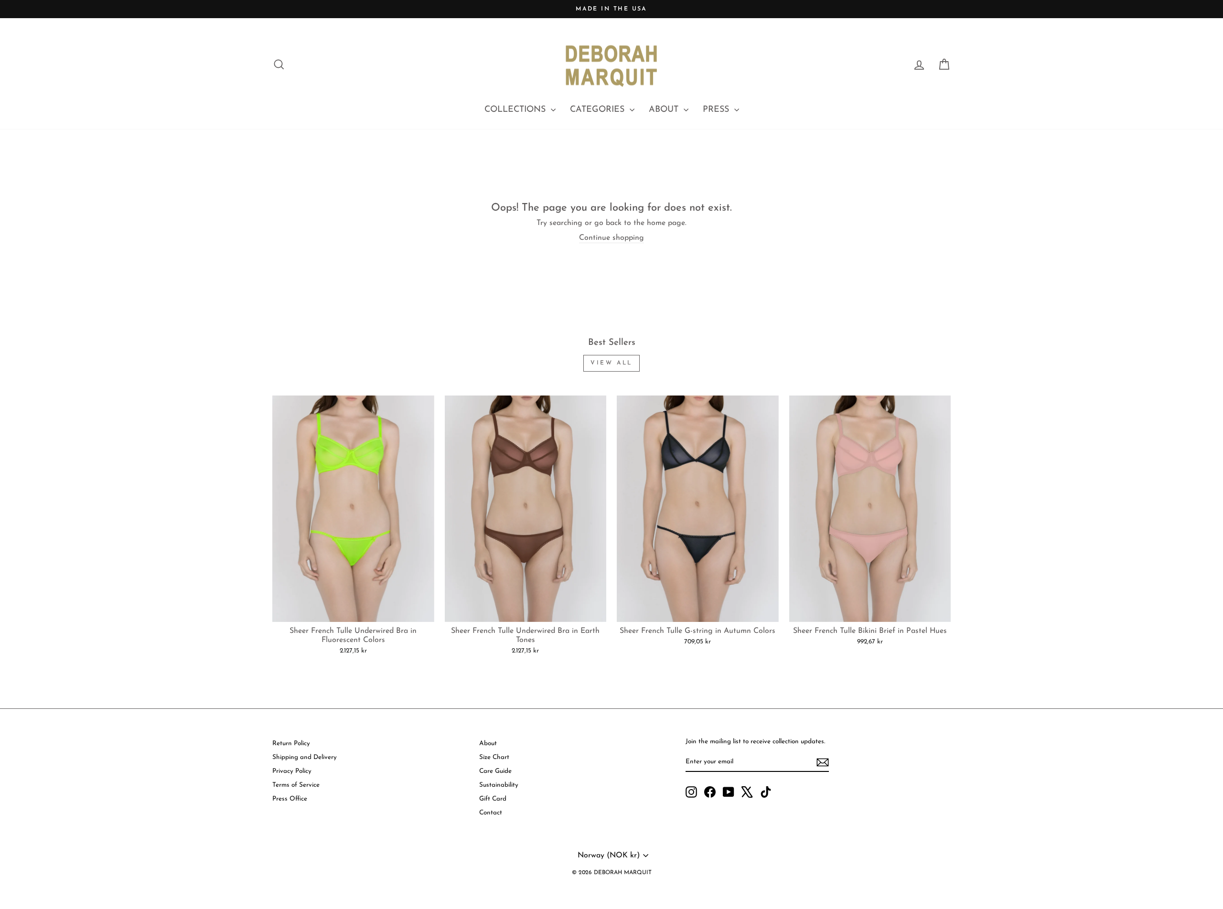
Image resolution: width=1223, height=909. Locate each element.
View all (611, 363)
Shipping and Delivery (304, 757)
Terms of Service (296, 785)
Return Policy (291, 743)
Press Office (289, 799)
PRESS (717, 110)
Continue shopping (611, 238)
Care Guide (495, 771)
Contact (490, 813)
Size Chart (494, 757)
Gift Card (492, 799)
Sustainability (498, 785)
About (488, 743)
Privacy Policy (291, 771)
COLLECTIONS (516, 110)
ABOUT (665, 110)
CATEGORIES (598, 110)
